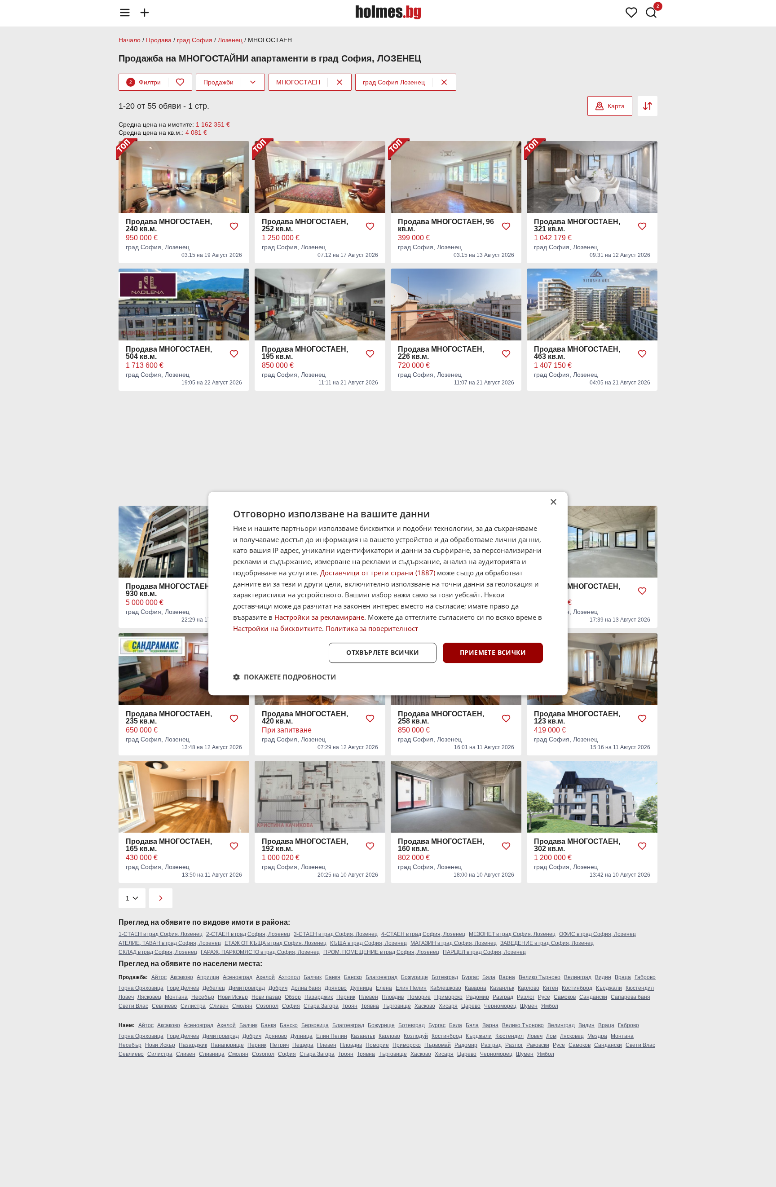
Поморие (419, 997)
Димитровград (247, 988)
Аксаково (181, 977)
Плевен (368, 997)
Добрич (278, 988)
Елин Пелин (411, 988)
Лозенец (230, 40)
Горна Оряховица (141, 988)
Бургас (470, 977)
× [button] (553, 502)
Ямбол (549, 1006)
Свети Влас (133, 1006)
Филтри (145, 82)
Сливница (212, 1054)
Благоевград (381, 977)
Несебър (202, 997)
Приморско (448, 997)
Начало (130, 40)
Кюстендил (640, 988)
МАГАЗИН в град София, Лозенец (453, 943)
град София (194, 40)
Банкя (332, 977)
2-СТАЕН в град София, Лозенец (248, 934)
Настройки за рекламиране (319, 617)
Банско (353, 977)
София (291, 1006)
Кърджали (609, 988)
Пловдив (393, 997)
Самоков (565, 997)
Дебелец (214, 988)
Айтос (159, 977)
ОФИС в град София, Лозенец (597, 934)
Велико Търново (539, 977)
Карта (616, 106)
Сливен (219, 1006)
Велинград (577, 977)
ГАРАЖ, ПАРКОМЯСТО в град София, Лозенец (260, 952)
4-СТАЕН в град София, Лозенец (423, 934)
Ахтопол (289, 977)
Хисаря (448, 1006)
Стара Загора (321, 1006)
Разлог (525, 997)
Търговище (397, 1006)
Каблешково (445, 988)
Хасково (424, 1006)
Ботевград (445, 977)
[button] (284, 677)
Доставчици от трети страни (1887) (377, 572)
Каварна (475, 988)
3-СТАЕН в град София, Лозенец (336, 934)
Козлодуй (416, 1036)
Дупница (361, 988)
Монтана (176, 997)
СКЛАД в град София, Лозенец (158, 952)
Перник (345, 997)
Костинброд (577, 988)
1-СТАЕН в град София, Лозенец (161, 934)
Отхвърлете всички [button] (382, 653)
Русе (544, 997)
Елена (384, 988)
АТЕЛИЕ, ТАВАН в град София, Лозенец (170, 943)
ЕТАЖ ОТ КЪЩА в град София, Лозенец (275, 943)
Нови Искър (233, 997)
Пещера (302, 1045)
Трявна (370, 1006)
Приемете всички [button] (493, 653)
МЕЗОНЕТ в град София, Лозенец (512, 934)
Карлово (528, 988)
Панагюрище (227, 1045)
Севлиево (164, 1006)
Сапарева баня (630, 997)
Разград (503, 997)
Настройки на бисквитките (277, 628)
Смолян (242, 1006)
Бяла (488, 977)
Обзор (293, 997)
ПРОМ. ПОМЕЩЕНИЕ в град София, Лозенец (381, 952)
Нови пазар (266, 997)
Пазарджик (318, 997)
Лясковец (149, 997)
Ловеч (126, 997)
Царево (471, 1006)
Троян (349, 1006)
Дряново (336, 988)
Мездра (597, 1036)
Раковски (537, 1045)
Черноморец (500, 1006)
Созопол (267, 1006)
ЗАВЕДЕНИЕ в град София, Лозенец (547, 943)
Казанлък (502, 988)
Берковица (315, 1025)
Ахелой (265, 977)
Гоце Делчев (183, 988)
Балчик (313, 977)
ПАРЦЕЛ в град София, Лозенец (484, 952)
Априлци (208, 977)
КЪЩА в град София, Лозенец (368, 943)
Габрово (645, 977)
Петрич (279, 1045)
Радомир (477, 997)
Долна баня (306, 988)
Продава (159, 40)
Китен (550, 988)
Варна (507, 977)
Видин (603, 977)
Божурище (414, 977)
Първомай (437, 1045)
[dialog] (388, 594)
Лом (551, 1036)
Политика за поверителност (372, 628)
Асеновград (237, 977)
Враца (623, 977)
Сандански (593, 997)
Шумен (529, 1006)
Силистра (193, 1006)
